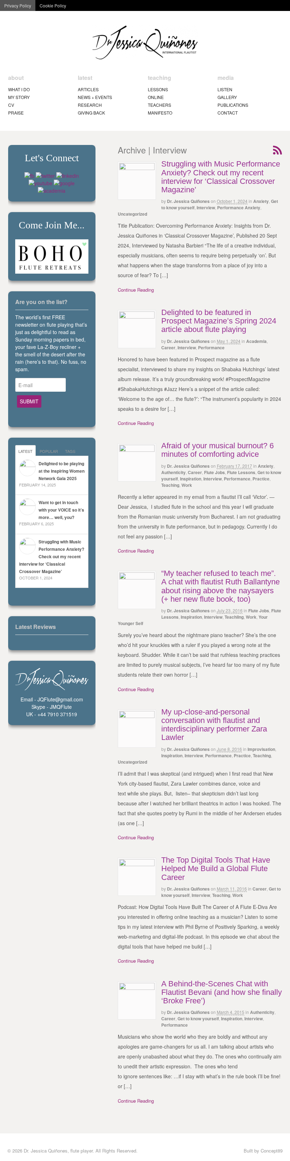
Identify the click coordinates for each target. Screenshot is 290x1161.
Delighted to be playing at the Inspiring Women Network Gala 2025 (62, 471)
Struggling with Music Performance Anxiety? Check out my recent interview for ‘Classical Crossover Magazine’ (220, 176)
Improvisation (261, 749)
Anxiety (261, 201)
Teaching (170, 485)
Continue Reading (136, 289)
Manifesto (160, 113)
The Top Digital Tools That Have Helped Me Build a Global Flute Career (215, 868)
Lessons (158, 89)
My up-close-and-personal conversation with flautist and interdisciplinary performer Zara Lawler (214, 724)
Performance (211, 347)
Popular (49, 451)
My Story (19, 97)
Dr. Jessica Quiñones (188, 201)
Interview (206, 207)
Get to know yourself (198, 1018)
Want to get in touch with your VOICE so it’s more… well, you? (61, 509)
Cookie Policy (53, 5)
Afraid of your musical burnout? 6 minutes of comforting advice (217, 450)
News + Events (95, 97)
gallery (227, 97)
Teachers (159, 105)
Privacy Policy (17, 5)
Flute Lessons (241, 472)
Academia (256, 341)
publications (233, 105)
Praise (16, 113)
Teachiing (234, 617)
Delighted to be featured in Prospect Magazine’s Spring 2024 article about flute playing (218, 321)
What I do (19, 89)
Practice (261, 479)
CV (11, 105)
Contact (228, 113)
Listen (225, 89)
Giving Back (91, 113)
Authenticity (173, 472)
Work (186, 485)
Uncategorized (132, 214)
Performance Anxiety (238, 207)
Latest (25, 451)
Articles (88, 89)
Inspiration (190, 479)
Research (90, 105)
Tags (70, 451)
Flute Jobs (214, 472)
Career (168, 347)
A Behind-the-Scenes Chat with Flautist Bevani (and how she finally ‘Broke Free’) (221, 992)
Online (156, 97)
